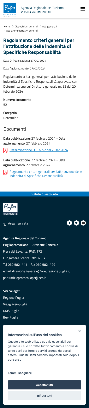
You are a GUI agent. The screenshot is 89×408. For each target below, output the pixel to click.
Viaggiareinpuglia (15, 304)
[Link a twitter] (76, 223)
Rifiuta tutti (44, 395)
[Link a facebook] (69, 223)
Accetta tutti (44, 385)
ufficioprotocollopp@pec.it (27, 277)
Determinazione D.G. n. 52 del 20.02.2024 (39, 150)
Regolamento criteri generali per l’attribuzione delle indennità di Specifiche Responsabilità (46, 174)
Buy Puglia (10, 317)
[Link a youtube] (83, 223)
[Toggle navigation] (82, 8)
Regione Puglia (13, 297)
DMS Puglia (11, 310)
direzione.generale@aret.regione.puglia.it (41, 271)
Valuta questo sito (44, 194)
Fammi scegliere (20, 373)
